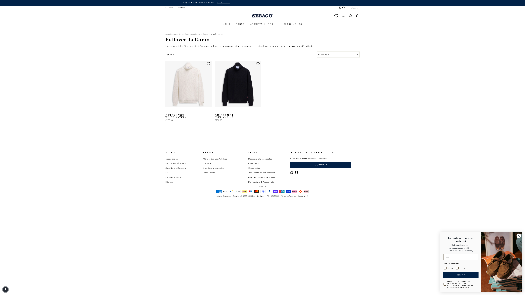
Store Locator (182, 8)
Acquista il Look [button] (261, 24)
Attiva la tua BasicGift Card (215, 159)
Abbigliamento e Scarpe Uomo (177, 34)
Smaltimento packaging (213, 168)
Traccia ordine (171, 159)
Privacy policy (254, 163)
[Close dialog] (518, 235)
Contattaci (169, 8)
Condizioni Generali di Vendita (261, 177)
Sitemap (169, 182)
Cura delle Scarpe (173, 177)
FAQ (167, 172)
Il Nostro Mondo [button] (290, 24)
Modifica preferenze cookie (260, 159)
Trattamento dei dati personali (261, 172)
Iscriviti (320, 164)
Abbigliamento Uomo (198, 34)
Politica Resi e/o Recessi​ (176, 163)
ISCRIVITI (461, 275)
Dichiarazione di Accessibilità (261, 182)
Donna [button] (240, 24)
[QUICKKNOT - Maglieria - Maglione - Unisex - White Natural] (167, 111)
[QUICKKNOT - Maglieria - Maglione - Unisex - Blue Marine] (171, 111)
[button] (5, 289)
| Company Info (303, 196)
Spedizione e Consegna (175, 168)
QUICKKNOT (177, 116)
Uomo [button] (226, 24)
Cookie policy (254, 168)
